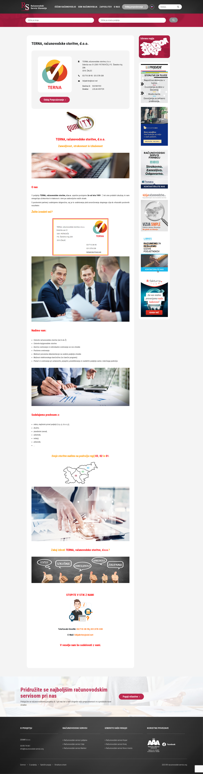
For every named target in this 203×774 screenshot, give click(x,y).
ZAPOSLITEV (106, 7)
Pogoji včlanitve (130, 696)
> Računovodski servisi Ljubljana (74, 740)
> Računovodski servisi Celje (73, 744)
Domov (23, 765)
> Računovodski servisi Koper (116, 740)
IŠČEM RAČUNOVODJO (65, 7)
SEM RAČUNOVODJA (88, 7)
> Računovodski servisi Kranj (116, 744)
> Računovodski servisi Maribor (74, 748)
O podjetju (33, 765)
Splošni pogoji (45, 765)
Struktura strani (60, 765)
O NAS (117, 7)
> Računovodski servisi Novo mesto (118, 748)
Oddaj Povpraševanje (54, 99)
